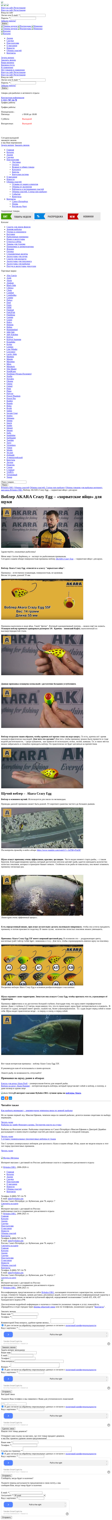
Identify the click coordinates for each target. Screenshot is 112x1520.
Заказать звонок (8, 60)
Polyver (10, 393)
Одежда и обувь (14, 241)
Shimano (10, 418)
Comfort (10, 293)
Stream (10, 430)
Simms (9, 420)
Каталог (10, 152)
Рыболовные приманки (17, 237)
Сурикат (10, 470)
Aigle (9, 278)
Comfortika (11, 295)
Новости (11, 48)
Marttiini (10, 356)
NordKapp (11, 371)
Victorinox (11, 445)
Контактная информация (12, 97)
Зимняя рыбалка (14, 229)
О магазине (12, 45)
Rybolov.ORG (7, 487)
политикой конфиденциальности (81, 1325)
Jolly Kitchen (12, 334)
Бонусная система (20, 174)
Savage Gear (12, 413)
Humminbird (12, 329)
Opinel (9, 386)
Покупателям (13, 43)
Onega (9, 384)
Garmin (10, 317)
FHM (9, 307)
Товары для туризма (16, 244)
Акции (10, 38)
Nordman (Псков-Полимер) (19, 374)
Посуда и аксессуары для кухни (21, 266)
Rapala (10, 403)
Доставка (16, 162)
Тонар (9, 477)
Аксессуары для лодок (17, 256)
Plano (9, 391)
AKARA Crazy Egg (64, 559)
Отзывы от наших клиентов (25, 184)
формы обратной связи (44, 1307)
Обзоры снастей (14, 50)
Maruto (10, 359)
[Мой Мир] (10, 1098)
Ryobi (9, 408)
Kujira (9, 344)
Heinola (10, 325)
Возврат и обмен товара (23, 167)
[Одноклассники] (6, 1098)
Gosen (9, 320)
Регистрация (19, 8)
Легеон (10, 462)
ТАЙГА (10, 472)
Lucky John (12, 354)
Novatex (10, 379)
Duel (9, 302)
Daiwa (9, 300)
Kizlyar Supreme (14, 339)
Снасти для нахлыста (16, 259)
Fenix (9, 305)
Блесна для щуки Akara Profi (14, 1083)
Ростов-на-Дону (19, 206)
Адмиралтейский (15, 457)
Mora (9, 364)
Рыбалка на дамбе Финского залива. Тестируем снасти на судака (31, 1125)
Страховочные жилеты (17, 254)
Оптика (10, 251)
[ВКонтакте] (2, 1098)
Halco (9, 322)
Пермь (15, 204)
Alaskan (10, 283)
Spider (9, 425)
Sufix (9, 433)
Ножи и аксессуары (16, 239)
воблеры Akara (73, 1093)
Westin (9, 450)
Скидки (10, 40)
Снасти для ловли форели (19, 227)
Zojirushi (10, 455)
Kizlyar (10, 337)
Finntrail (10, 310)
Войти (4, 24)
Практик (11, 465)
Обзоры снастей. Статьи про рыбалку (29, 191)
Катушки (11, 234)
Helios (9, 327)
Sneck (9, 423)
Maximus (11, 361)
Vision (9, 447)
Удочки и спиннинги (16, 232)
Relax (9, 406)
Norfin (9, 376)
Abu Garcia (12, 275)
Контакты (11, 53)
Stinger (10, 428)
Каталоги (16, 169)
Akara (9, 280)
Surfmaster (11, 438)
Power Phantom (13, 396)
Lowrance (11, 352)
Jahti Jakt (10, 332)
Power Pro (11, 398)
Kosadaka (11, 342)
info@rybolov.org (15, 1198)
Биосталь (11, 460)
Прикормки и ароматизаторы (20, 246)
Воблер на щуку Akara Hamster (15, 1086)
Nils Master (12, 369)
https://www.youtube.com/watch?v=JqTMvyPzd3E (59, 850)
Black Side (11, 285)
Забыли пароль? (8, 21)
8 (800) (9, 100)
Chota (9, 290)
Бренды (15, 172)
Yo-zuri (10, 452)
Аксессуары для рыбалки (18, 264)
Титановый (12, 475)
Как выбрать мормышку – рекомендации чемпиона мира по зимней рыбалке (37, 1110)
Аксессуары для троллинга (19, 261)
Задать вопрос (7, 57)
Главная (10, 150)
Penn (9, 388)
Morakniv (11, 366)
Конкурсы (16, 196)
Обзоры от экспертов (22, 187)
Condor (10, 297)
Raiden (10, 401)
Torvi (9, 443)
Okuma (10, 381)
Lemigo (10, 347)
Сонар (9, 467)
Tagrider (10, 440)
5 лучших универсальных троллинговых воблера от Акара (28, 1139)
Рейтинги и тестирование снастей (28, 189)
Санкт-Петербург (20, 201)
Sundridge (11, 435)
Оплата (15, 164)
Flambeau (11, 315)
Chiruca (10, 288)
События (16, 194)
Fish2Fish (11, 312)
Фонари (10, 249)
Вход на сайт (7, 8)
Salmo (9, 411)
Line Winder (12, 349)
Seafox (10, 415)
